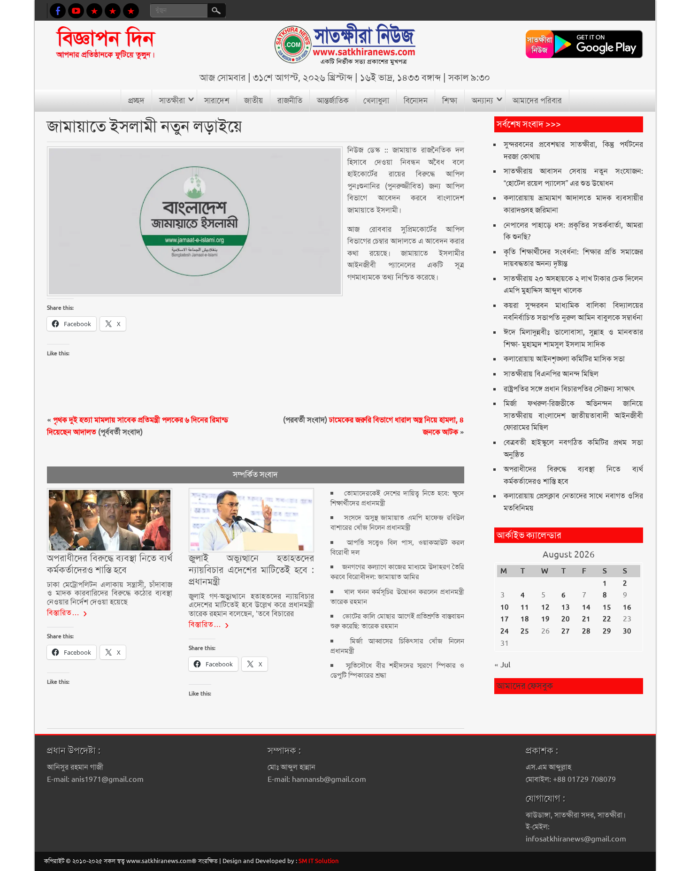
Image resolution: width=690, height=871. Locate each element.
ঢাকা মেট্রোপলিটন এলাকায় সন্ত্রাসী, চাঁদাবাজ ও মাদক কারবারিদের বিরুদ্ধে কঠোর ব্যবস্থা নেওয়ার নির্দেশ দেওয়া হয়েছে (109, 593)
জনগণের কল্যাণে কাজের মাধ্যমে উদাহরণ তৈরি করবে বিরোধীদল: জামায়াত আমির (397, 571)
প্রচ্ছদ (136, 100)
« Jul (502, 665)
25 (525, 631)
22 (607, 619)
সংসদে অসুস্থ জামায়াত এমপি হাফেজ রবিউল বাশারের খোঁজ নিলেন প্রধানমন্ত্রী (397, 522)
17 (504, 619)
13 (565, 607)
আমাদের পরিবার (537, 100)
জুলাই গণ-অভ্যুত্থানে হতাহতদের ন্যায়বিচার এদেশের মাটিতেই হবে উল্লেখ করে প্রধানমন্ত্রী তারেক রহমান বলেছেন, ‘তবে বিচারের (251, 605)
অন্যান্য (482, 100)
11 (525, 607)
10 (504, 607)
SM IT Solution (319, 861)
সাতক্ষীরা (172, 100)
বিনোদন (416, 100)
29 (607, 631)
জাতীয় (253, 100)
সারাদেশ (217, 100)
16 (627, 607)
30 (627, 631)
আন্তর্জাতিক (333, 100)
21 (586, 619)
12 (545, 607)
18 (525, 619)
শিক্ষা (449, 100)
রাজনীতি (289, 100)
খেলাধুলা (376, 100)
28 (586, 631)
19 (545, 619)
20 (565, 619)
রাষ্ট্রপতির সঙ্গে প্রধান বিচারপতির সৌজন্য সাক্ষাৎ (569, 389)
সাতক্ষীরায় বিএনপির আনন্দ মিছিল (551, 374)
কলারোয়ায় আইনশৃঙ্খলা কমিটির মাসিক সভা (564, 359)
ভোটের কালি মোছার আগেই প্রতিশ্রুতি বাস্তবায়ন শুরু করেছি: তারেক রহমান (397, 621)
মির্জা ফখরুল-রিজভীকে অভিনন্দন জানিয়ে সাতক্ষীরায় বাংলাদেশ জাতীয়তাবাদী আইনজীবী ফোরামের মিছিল (574, 415)
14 (586, 607)
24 (504, 631)
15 (607, 607)
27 (565, 631)
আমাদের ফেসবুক (525, 686)
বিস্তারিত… (63, 613)
